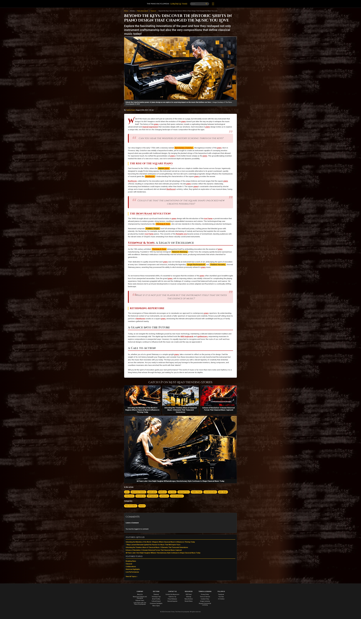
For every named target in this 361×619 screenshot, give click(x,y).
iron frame (208, 218)
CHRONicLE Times (178, 4)
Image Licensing (205, 601)
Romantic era (181, 234)
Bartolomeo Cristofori (184, 148)
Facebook (221, 594)
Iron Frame (144, 213)
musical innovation (210, 492)
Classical (153, 11)
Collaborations (131, 566)
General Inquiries (172, 601)
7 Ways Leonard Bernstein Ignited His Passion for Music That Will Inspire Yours (153, 545)
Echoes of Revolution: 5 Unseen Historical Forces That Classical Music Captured (154, 550)
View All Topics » (131, 576)
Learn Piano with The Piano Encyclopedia (140, 603)
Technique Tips (156, 596)
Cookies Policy (205, 599)
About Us (140, 594)
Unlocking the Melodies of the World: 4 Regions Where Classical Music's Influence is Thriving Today (160, 542)
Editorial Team (140, 600)
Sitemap (188, 596)
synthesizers (202, 336)
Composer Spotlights (156, 603)
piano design (223, 492)
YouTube (221, 596)
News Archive (189, 599)
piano (183, 121)
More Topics (156, 605)
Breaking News (131, 561)
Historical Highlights (133, 569)
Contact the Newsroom (172, 594)
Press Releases (172, 599)
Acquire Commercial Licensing (205, 604)
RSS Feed (188, 594)
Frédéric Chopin (196, 492)
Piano (168, 163)
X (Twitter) (221, 599)
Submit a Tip (172, 596)
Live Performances (132, 572)
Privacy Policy (205, 594)
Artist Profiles (156, 599)
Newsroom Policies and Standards (140, 597)
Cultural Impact (156, 601)
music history (129, 496)
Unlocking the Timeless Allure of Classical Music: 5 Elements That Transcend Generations (157, 547)
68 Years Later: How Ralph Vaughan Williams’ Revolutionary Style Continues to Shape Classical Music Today (163, 553)
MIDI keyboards (187, 336)
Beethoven (150, 176)
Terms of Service (205, 596)
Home (126, 11)
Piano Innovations (143, 11)
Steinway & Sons (163, 224)
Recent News (189, 601)
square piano (152, 492)
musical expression (150, 127)
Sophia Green (130, 110)
